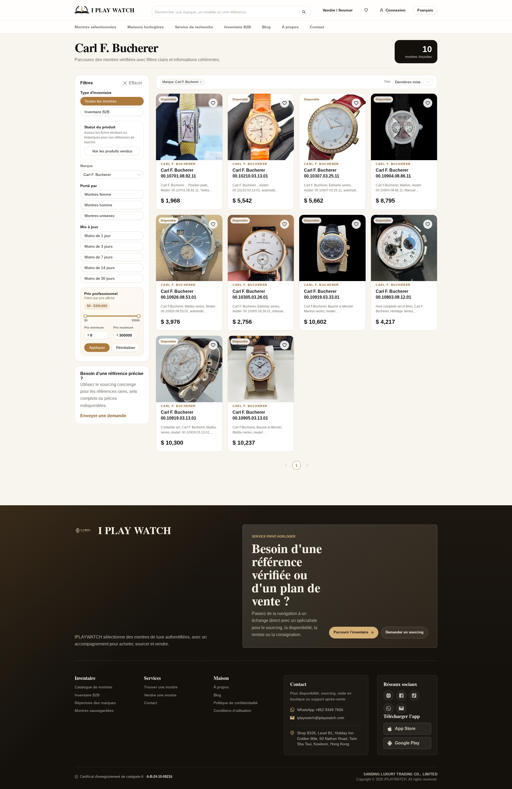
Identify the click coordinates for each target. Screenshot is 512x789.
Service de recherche (194, 27)
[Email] (401, 708)
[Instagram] (388, 696)
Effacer (135, 83)
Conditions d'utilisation (232, 710)
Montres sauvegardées (94, 710)
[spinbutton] (99, 335)
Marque (95, 170)
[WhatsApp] (388, 708)
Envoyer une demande (103, 415)
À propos (290, 27)
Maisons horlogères (145, 27)
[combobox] (227, 12)
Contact (317, 27)
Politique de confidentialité (236, 703)
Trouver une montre (161, 687)
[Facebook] (401, 696)
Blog (266, 27)
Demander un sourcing (404, 632)
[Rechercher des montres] (304, 12)
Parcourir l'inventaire (351, 632)
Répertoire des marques (95, 703)
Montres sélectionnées (95, 27)
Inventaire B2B (237, 27)
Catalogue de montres (93, 687)
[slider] (85, 316)
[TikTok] (414, 696)
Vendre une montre (160, 695)
